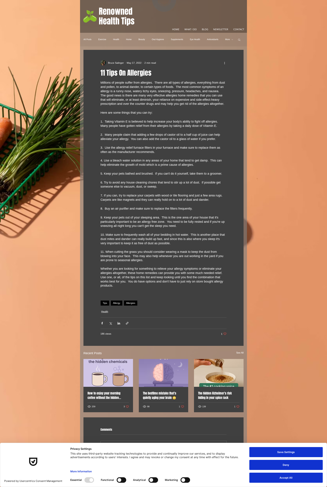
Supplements (177, 39)
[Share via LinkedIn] (118, 323)
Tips (105, 303)
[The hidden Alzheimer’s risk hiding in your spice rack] (219, 373)
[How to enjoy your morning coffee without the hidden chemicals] (108, 373)
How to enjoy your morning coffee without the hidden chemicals (104, 395)
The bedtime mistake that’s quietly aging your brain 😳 (159, 395)
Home (129, 39)
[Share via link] (127, 323)
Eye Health (195, 39)
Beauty (141, 39)
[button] (239, 39)
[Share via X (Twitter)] (110, 323)
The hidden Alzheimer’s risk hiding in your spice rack (215, 395)
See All (240, 352)
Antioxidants (212, 39)
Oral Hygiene (158, 39)
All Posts (87, 39)
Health (116, 39)
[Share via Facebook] (102, 323)
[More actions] (224, 63)
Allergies (130, 303)
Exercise (102, 39)
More (227, 39)
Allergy (116, 303)
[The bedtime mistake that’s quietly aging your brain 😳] (163, 373)
